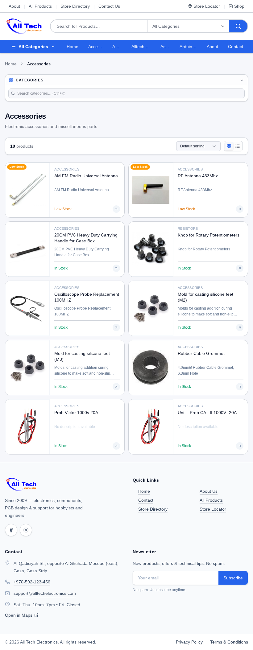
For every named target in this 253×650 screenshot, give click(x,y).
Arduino (167, 46)
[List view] (237, 146)
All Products (40, 6)
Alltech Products (143, 46)
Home (72, 46)
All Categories (33, 46)
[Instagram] (26, 530)
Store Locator (206, 6)
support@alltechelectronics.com (45, 593)
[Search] (238, 26)
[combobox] (198, 146)
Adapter (119, 46)
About (14, 6)
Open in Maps (18, 615)
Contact (235, 46)
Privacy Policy (189, 642)
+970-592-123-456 (32, 581)
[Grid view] (229, 146)
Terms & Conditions (229, 642)
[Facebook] (11, 530)
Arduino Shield (191, 46)
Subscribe (233, 577)
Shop (239, 6)
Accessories (97, 46)
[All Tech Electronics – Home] (21, 484)
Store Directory (75, 6)
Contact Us (109, 6)
